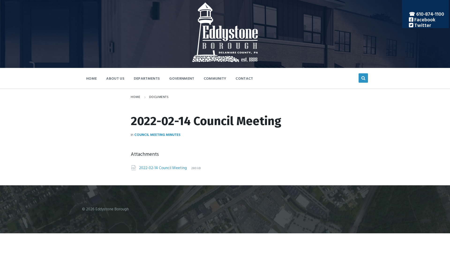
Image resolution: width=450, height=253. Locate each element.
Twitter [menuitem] (422, 26)
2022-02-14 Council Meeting (163, 168)
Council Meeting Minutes (157, 135)
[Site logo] (225, 61)
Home (135, 97)
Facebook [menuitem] (424, 20)
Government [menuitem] (181, 79)
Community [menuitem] (215, 79)
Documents (159, 97)
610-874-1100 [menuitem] (430, 14)
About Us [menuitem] (115, 79)
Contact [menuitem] (244, 79)
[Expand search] (363, 78)
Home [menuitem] (91, 79)
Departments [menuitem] (147, 79)
